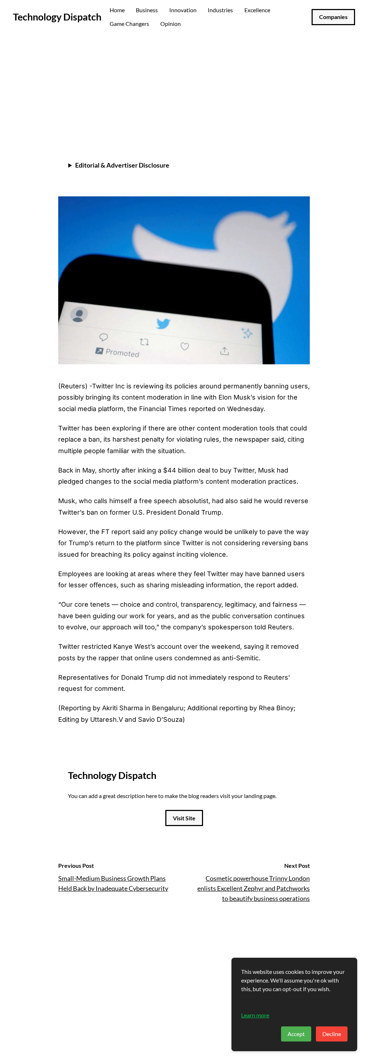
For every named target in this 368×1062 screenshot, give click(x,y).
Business (147, 9)
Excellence (257, 9)
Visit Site (184, 818)
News (66, 55)
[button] (302, 120)
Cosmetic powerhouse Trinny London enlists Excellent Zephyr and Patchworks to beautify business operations (253, 888)
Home (117, 9)
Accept (296, 1033)
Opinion (170, 23)
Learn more (255, 1015)
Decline (331, 1033)
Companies (333, 16)
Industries (220, 9)
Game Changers (129, 23)
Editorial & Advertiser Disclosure (122, 165)
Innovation (183, 9)
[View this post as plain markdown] (291, 120)
